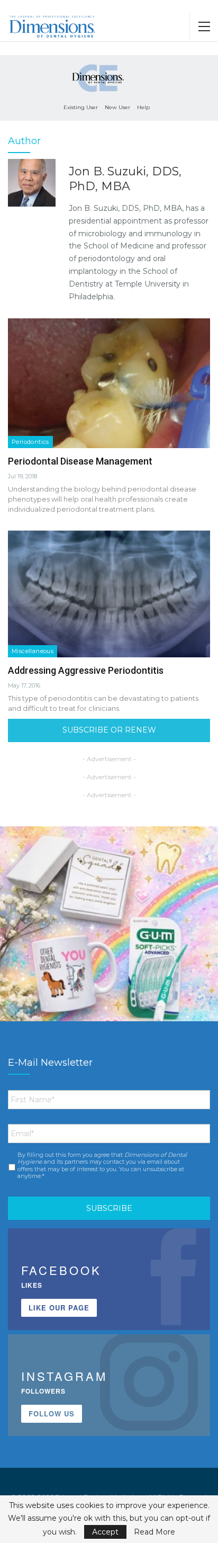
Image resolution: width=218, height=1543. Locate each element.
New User (117, 107)
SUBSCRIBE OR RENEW (109, 730)
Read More (154, 1532)
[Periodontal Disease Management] (109, 383)
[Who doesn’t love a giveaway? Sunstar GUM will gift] (109, 935)
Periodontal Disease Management (80, 461)
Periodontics (30, 441)
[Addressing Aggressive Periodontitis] (109, 592)
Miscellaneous (32, 651)
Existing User (80, 107)
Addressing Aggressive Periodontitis (86, 670)
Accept (105, 1532)
